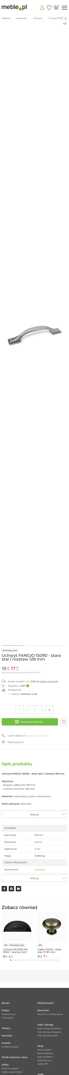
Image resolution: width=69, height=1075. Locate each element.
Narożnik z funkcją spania (50, 1014)
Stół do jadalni (45, 1049)
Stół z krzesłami (45, 1057)
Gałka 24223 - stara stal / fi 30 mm (49, 950)
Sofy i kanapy (46, 1024)
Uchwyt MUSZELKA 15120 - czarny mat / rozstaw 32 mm (15, 950)
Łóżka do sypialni (10, 1068)
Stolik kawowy (45, 1060)
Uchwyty (39, 869)
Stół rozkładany (45, 1053)
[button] (63, 722)
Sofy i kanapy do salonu (49, 1028)
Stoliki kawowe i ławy (15, 1057)
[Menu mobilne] (64, 8)
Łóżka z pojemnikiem (12, 1072)
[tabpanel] (17, 935)
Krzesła (6, 1042)
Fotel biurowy (9, 1014)
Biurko (6, 1002)
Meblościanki (45, 1002)
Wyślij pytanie (15, 742)
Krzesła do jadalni (10, 1046)
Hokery (6, 1028)
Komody (7, 1035)
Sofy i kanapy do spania (49, 1032)
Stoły (41, 1045)
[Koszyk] (56, 7)
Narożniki (43, 1010)
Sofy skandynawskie (48, 1035)
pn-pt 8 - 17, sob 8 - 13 (27, 735)
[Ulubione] (49, 7)
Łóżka (5, 1064)
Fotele (5, 1010)
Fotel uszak (7, 1017)
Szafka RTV (43, 1064)
